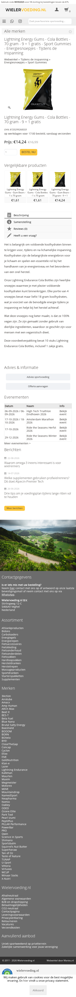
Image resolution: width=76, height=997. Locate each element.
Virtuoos (7, 869)
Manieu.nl (69, 960)
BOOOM (7, 731)
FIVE (4, 757)
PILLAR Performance (14, 824)
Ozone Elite (9, 811)
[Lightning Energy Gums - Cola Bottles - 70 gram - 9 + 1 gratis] (38, 89)
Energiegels (9, 637)
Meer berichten (15, 508)
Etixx (4, 753)
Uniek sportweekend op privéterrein (24, 943)
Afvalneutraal (10, 895)
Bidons (6, 631)
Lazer (5, 766)
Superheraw (9, 849)
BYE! (4, 741)
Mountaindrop (11, 792)
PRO (4, 830)
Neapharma (9, 798)
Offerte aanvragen (38, 386)
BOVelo (6, 737)
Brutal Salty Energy (13, 725)
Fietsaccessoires (12, 644)
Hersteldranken (11, 663)
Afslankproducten (13, 628)
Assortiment (12, 620)
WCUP (5, 872)
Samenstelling (22, 222)
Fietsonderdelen (12, 653)
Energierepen (10, 641)
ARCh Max (8, 708)
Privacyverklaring (12, 918)
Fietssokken (9, 657)
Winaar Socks (10, 875)
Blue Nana (8, 721)
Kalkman (7, 773)
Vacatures (8, 924)
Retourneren (9, 921)
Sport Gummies (37, 62)
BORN (5, 734)
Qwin (5, 834)
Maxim (6, 779)
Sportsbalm (9, 843)
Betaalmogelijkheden (15, 905)
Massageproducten (13, 669)
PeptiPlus (7, 821)
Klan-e (6, 763)
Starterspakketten (13, 676)
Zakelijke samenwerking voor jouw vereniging (30, 946)
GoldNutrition (10, 760)
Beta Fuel (7, 718)
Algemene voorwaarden (16, 898)
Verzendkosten (11, 927)
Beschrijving (21, 215)
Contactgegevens (17, 577)
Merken (8, 688)
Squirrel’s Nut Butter (14, 846)
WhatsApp (8, 594)
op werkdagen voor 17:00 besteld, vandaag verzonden (37, 133)
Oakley (6, 805)
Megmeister (9, 782)
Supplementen (11, 679)
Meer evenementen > (17, 443)
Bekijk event (63, 412)
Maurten (7, 776)
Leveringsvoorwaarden (16, 914)
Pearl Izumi (8, 817)
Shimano (7, 840)
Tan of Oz (7, 853)
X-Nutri (6, 878)
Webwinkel (11, 59)
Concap (6, 747)
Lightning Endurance (14, 769)
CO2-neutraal (10, 908)
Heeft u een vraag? (25, 235)
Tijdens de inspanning (34, 59)
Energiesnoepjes (14, 62)
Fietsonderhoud (11, 650)
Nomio (6, 801)
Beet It (6, 712)
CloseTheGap (10, 744)
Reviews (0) (20, 228)
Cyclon (6, 750)
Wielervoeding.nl (16, 887)
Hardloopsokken (12, 660)
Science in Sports (12, 837)
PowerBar (7, 827)
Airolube (7, 699)
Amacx (6, 702)
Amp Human (9, 705)
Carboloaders (10, 634)
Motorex (7, 785)
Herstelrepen (10, 666)
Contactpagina (11, 911)
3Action (6, 696)
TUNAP (6, 859)
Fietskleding (9, 647)
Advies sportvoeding (38, 377)
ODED (5, 808)
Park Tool (7, 814)
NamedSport (9, 795)
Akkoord (38, 990)
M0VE (5, 789)
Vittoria (6, 866)
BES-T (5, 715)
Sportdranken (10, 673)
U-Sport (6, 862)
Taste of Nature (11, 856)
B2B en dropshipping (15, 902)
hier (12, 588)
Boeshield (8, 728)
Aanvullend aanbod (18, 935)
